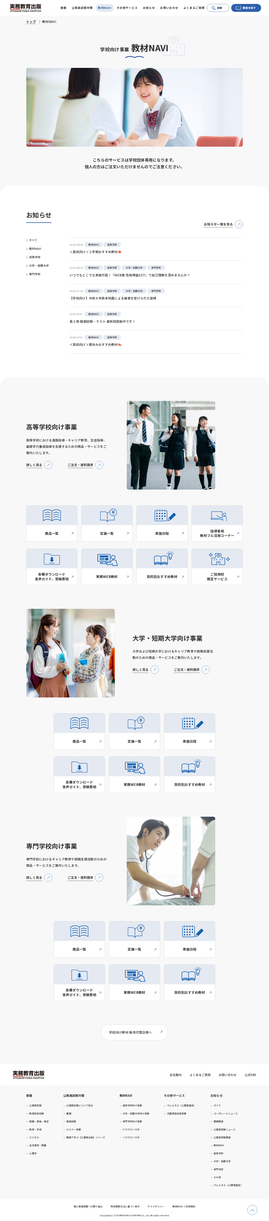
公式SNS (250, 1075)
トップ (31, 21)
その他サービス (174, 1095)
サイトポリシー (155, 1206)
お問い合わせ (169, 8)
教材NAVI (126, 1095)
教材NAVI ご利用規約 (184, 1206)
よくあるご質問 (194, 8)
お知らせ (217, 1095)
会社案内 (176, 1075)
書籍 (29, 1095)
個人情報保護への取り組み (88, 1206)
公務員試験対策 (73, 1095)
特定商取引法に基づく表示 (125, 1206)
